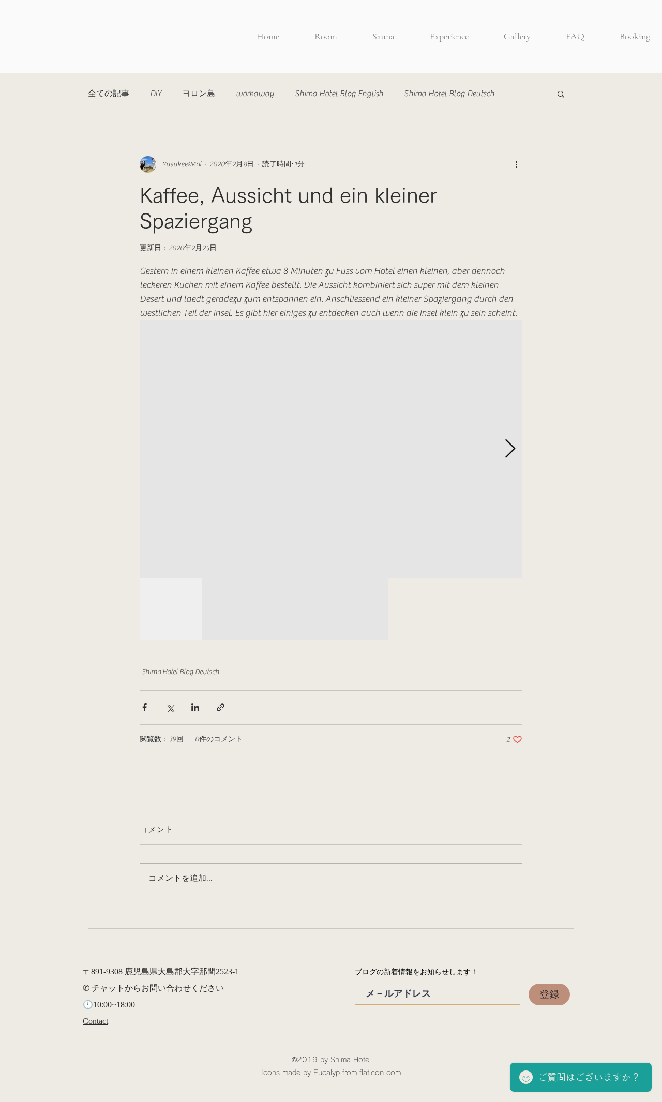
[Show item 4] (357, 609)
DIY (155, 93)
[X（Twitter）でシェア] (170, 707)
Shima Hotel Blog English (339, 93)
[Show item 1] (171, 609)
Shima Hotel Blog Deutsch (449, 93)
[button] (561, 93)
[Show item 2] (233, 609)
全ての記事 (108, 93)
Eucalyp (326, 1072)
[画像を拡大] (331, 449)
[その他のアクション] (516, 164)
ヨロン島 (198, 93)
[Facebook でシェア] (144, 707)
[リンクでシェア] (220, 707)
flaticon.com (380, 1072)
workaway (255, 93)
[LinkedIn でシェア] (195, 707)
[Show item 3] (295, 609)
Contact (95, 1021)
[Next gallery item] (510, 449)
